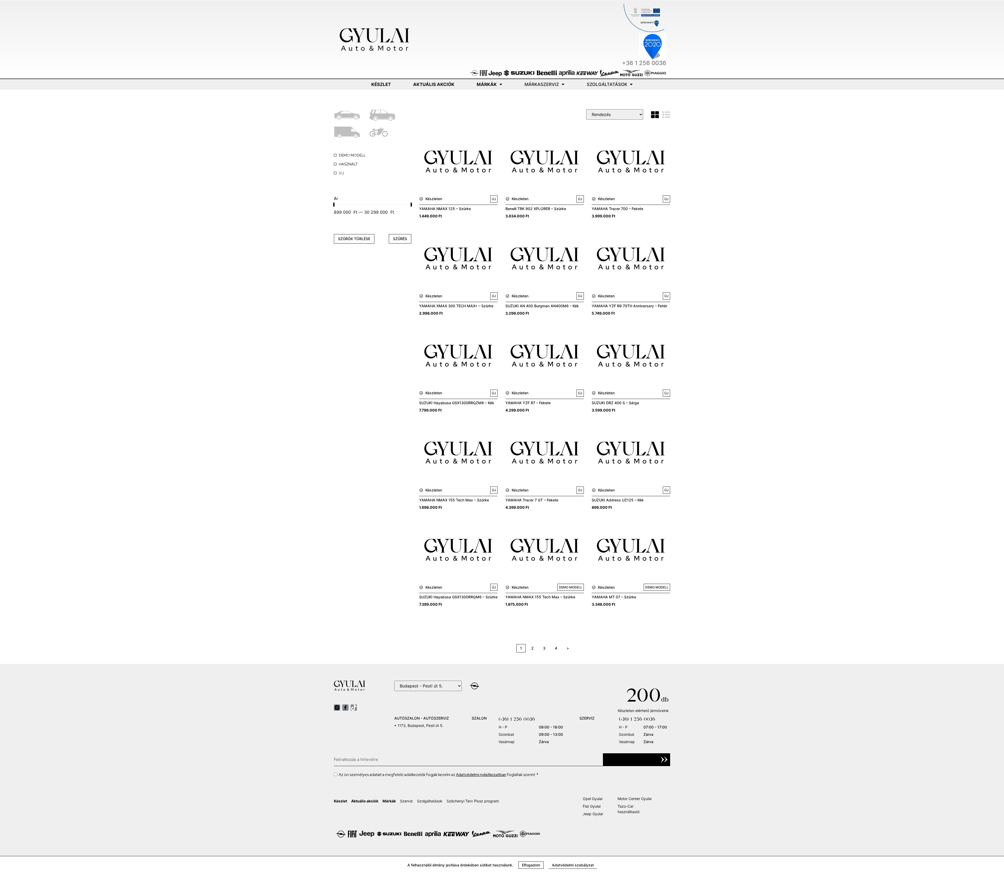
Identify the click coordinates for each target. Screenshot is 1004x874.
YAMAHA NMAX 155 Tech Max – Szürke (454, 500)
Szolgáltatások (607, 84)
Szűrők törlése (354, 238)
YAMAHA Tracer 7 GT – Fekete (531, 500)
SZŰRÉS (400, 238)
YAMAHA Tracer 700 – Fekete (617, 208)
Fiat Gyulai (592, 806)
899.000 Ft (602, 507)
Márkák (487, 84)
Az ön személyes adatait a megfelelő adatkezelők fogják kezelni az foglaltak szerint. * (438, 774)
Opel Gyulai (592, 798)
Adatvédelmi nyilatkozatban (481, 774)
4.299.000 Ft (517, 410)
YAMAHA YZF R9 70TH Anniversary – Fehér (629, 306)
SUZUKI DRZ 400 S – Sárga (615, 403)
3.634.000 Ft (517, 216)
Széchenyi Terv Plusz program (473, 801)
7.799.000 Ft (430, 410)
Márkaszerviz (541, 84)
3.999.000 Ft (603, 216)
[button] (531, 865)
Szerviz (406, 801)
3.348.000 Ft (603, 604)
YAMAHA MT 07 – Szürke (614, 597)
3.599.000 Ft (603, 410)
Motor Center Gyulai (635, 798)
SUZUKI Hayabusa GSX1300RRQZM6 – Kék (456, 403)
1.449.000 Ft (430, 216)
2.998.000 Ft (431, 313)
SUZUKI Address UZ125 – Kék (618, 500)
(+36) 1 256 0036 (517, 719)
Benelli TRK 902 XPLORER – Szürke (535, 208)
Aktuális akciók (433, 84)
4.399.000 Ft (517, 507)
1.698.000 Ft (430, 507)
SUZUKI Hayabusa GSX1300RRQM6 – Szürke (458, 597)
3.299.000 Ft (517, 313)
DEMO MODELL (570, 587)
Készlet (381, 84)
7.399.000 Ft (430, 604)
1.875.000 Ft (516, 604)
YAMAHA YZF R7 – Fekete (528, 403)
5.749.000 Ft (603, 313)
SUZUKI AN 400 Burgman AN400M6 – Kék (542, 306)
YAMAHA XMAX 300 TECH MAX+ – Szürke (456, 306)
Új (494, 199)
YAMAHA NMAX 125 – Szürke (445, 208)
